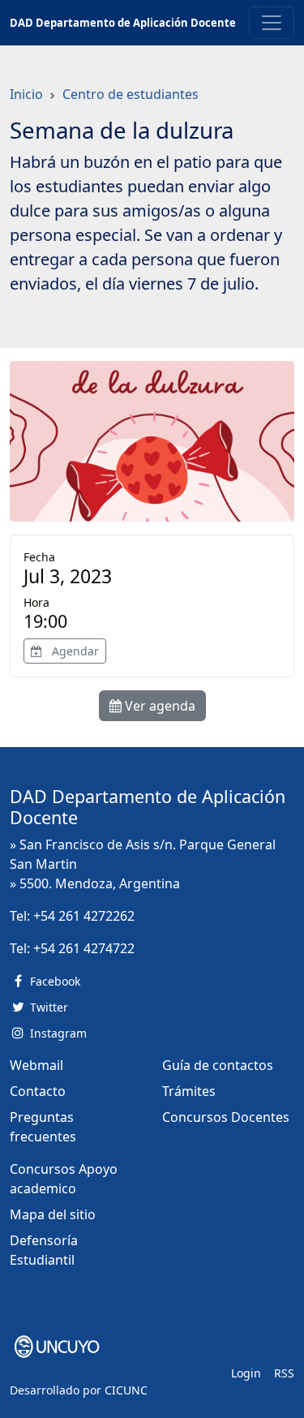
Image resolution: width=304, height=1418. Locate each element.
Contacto (38, 1091)
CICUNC (126, 1390)
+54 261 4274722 (84, 948)
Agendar (74, 651)
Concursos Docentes (225, 1117)
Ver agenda (158, 706)
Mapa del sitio (53, 1214)
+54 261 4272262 (84, 916)
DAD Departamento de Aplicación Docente (123, 22)
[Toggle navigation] (271, 22)
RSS (284, 1373)
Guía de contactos (217, 1065)
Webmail (36, 1065)
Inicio (26, 94)
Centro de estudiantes (130, 94)
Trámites (189, 1091)
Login (246, 1373)
